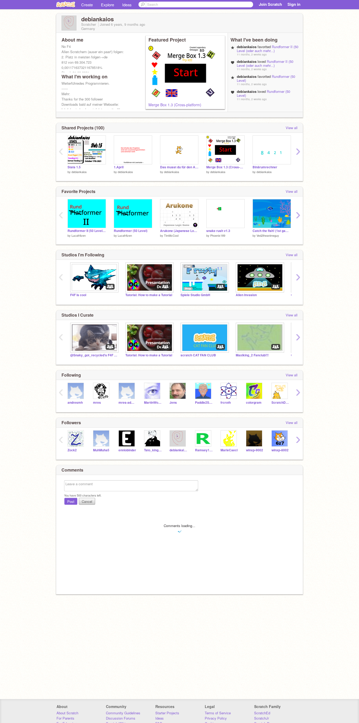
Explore (107, 4)
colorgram (253, 402)
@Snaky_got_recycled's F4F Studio (93, 355)
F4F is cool (78, 295)
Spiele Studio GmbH (195, 295)
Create (87, 4)
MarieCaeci (229, 450)
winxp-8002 (280, 450)
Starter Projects (167, 712)
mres (97, 402)
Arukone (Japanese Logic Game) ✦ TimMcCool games (179, 231)
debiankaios (79, 172)
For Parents (65, 718)
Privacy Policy (216, 718)
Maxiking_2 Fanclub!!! (252, 355)
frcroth (225, 402)
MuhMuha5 (101, 450)
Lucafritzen (78, 235)
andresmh (75, 402)
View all (292, 127)
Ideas (127, 4)
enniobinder (127, 450)
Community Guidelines (123, 712)
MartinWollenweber (153, 402)
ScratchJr (261, 718)
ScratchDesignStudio (280, 402)
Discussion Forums (120, 718)
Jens (173, 402)
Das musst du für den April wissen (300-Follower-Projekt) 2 (179, 167)
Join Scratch (270, 4)
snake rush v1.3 (218, 231)
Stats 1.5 (74, 167)
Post (70, 501)
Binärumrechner (265, 167)
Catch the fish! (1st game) (272, 231)
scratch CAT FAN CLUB (198, 355)
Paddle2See (204, 402)
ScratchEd (262, 712)
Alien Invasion (246, 295)
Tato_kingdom (153, 450)
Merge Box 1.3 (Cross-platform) (174, 104)
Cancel (87, 501)
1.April (119, 167)
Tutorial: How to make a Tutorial (148, 295)
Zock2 (72, 450)
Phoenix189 (217, 235)
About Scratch (67, 712)
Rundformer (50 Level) (130, 231)
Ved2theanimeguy (268, 235)
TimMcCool (171, 235)
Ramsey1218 (204, 450)
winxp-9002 (254, 450)
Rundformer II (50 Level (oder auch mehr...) (267, 48)
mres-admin (127, 402)
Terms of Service (218, 712)
